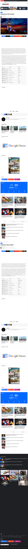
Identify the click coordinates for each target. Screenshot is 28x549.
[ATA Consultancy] (14, 8)
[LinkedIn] (12, 36)
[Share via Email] (24, 36)
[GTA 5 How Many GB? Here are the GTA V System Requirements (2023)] (3, 231)
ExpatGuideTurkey (15, 547)
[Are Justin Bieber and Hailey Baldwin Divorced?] (3, 237)
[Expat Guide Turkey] (5, 3)
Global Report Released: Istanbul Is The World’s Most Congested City (20, 205)
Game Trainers (25, 547)
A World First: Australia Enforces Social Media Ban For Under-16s (7, 216)
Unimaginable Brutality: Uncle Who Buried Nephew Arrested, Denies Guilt (12, 0)
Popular (5, 221)
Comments (22, 221)
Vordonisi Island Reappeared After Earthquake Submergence (14, 132)
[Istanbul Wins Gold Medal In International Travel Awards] (22, 128)
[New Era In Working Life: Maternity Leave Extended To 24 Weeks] (23, 482)
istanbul (17, 111)
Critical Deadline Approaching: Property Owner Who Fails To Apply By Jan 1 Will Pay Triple (20, 216)
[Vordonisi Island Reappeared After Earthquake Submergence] (14, 128)
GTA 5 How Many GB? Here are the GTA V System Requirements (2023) (14, 230)
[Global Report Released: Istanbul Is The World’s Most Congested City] (20, 200)
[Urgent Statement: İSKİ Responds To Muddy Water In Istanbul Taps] (5, 128)
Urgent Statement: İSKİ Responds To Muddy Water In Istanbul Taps (5, 132)
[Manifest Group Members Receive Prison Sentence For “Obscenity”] (23, 472)
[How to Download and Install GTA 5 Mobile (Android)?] (3, 234)
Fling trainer (23, 547)
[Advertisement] (14, 42)
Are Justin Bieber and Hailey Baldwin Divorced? (12, 236)
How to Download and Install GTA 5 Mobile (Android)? (12, 233)
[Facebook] (4, 36)
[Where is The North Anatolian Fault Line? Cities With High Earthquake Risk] (14, 472)
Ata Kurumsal (11, 547)
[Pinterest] (16, 36)
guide (13, 111)
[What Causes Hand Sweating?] (5, 472)
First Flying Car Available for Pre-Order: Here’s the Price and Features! (14, 227)
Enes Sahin (7, 117)
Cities (1, 12)
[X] (8, 36)
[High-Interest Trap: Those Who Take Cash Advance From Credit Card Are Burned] (7, 200)
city (10, 111)
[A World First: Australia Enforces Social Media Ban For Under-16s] (7, 211)
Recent (13, 221)
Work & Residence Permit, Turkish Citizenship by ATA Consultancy (14, 6)
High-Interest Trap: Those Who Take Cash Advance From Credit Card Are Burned (7, 205)
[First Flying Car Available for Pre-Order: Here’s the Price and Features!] (3, 228)
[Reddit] (20, 36)
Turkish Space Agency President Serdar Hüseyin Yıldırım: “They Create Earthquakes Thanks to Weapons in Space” (14, 224)
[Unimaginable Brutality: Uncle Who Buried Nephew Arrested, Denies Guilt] (14, 506)
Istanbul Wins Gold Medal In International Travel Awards (22, 131)
